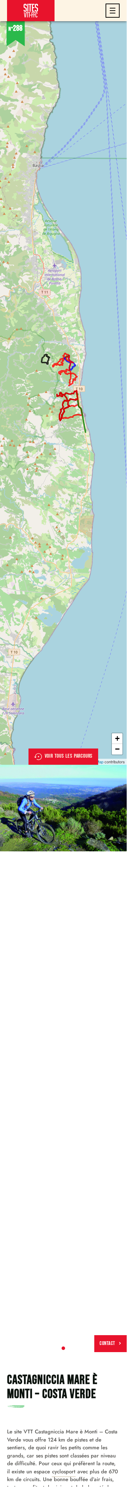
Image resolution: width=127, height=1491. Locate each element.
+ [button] (117, 738)
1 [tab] (63, 1348)
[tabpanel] (63, 808)
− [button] (117, 749)
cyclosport (63, 1471)
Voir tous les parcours (69, 756)
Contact (107, 1343)
